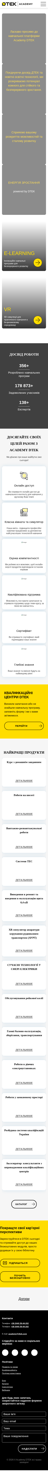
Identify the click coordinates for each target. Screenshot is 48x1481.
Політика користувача (11, 1373)
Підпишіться (18, 1263)
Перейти (21, 726)
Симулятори (7, 1387)
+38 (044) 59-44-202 (20, 1323)
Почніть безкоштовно (20, 1276)
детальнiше (24, 780)
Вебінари (6, 1390)
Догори (24, 1299)
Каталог (21, 1204)
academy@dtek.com (17, 1334)
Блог (4, 1380)
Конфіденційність (9, 1370)
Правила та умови (10, 1367)
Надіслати (29, 1448)
